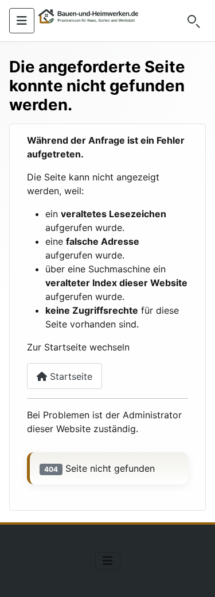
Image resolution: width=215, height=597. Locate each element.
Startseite (69, 376)
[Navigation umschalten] (21, 20)
